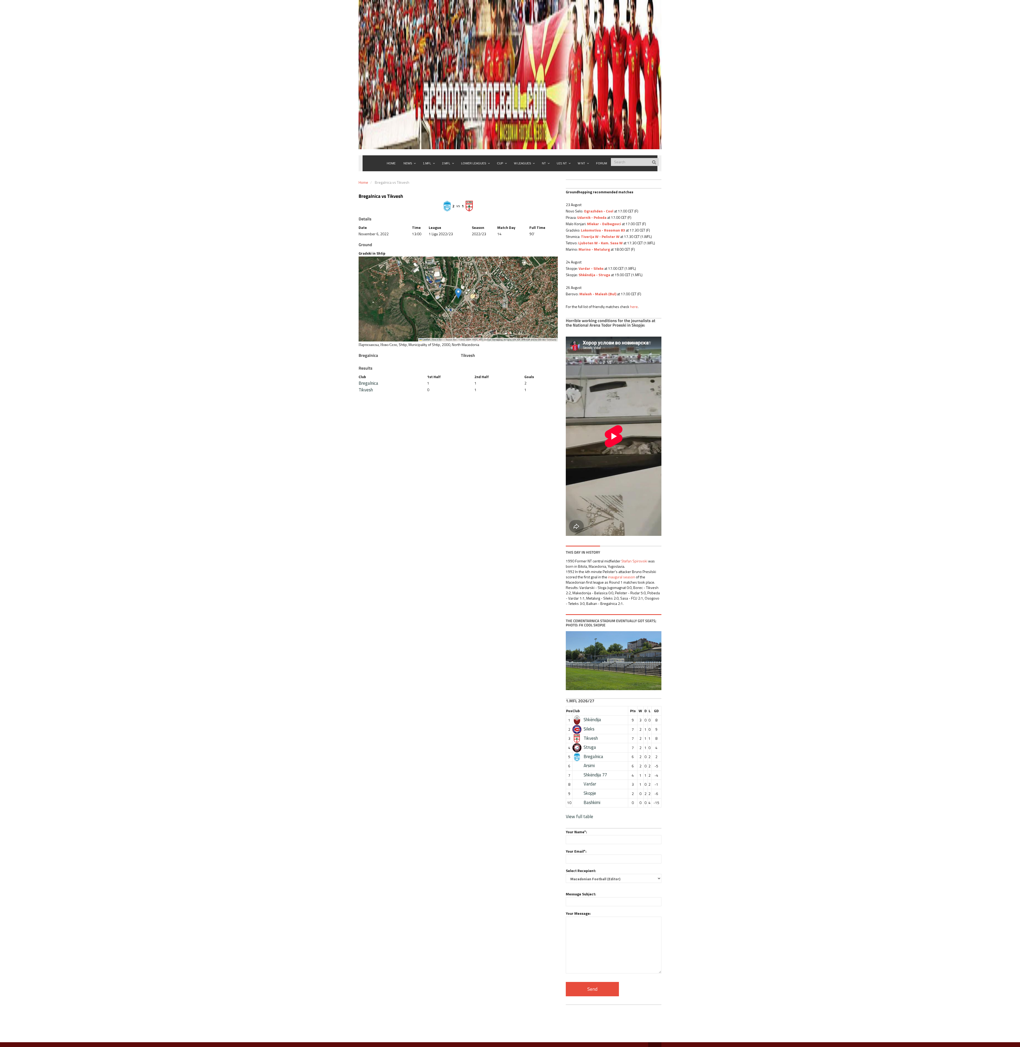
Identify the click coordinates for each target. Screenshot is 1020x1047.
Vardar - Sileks (591, 268)
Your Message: (578, 913)
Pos (569, 710)
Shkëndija (592, 719)
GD (656, 710)
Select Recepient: (581, 870)
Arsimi (589, 765)
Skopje (590, 793)
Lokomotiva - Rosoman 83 (603, 230)
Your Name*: (576, 832)
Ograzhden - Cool (598, 211)
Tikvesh (366, 389)
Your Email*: (576, 851)
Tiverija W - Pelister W (600, 236)
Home (363, 182)
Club (576, 710)
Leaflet (426, 339)
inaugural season (621, 577)
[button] (458, 293)
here (634, 306)
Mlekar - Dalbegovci (604, 224)
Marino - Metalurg (594, 249)
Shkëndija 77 (595, 774)
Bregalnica (368, 383)
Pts (633, 710)
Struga (590, 747)
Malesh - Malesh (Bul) (597, 294)
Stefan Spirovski (634, 561)
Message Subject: (581, 894)
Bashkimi (592, 802)
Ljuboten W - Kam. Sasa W (600, 243)
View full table (579, 816)
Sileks (589, 728)
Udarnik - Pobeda (591, 217)
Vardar (590, 783)
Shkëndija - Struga (594, 274)
